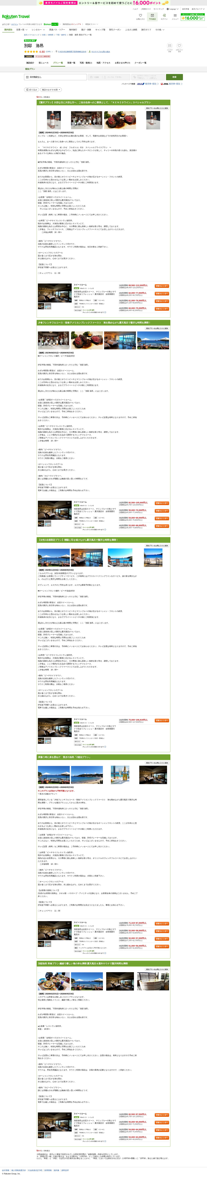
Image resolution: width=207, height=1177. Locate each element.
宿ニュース (44, 63)
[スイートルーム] (55, 293)
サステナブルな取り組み (100, 52)
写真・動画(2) (86, 63)
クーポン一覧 (140, 63)
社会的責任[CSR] (35, 1170)
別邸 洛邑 (34, 45)
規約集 (56, 1170)
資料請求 (65, 1170)
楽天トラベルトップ (31, 35)
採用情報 (48, 1170)
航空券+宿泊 (150, 84)
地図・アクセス (103, 63)
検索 (174, 77)
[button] (70, 293)
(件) (48, 51)
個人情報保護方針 (18, 1170)
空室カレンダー (162, 286)
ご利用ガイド (146, 9)
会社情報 (5, 1170)
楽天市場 (185, 9)
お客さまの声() (122, 63)
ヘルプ (135, 9)
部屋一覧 (71, 63)
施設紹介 (30, 63)
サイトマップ (159, 9)
